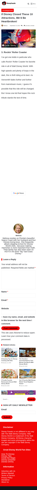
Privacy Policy (6, 478)
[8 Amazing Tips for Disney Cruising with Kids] (9, 352)
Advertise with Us (8, 471)
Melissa (5, 25)
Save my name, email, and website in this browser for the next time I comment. (18, 320)
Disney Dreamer (8, 460)
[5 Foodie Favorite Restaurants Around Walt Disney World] (9, 373)
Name (4, 292)
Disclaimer (5, 480)
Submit (7, 417)
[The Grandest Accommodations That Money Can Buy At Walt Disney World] (27, 352)
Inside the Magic (8, 458)
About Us (5, 482)
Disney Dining (7, 462)
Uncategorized (7, 10)
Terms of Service (8, 475)
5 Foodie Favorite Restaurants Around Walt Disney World (9, 381)
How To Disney (7, 454)
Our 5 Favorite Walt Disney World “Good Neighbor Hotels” (27, 381)
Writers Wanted (7, 473)
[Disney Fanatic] (8, 3)
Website (5, 308)
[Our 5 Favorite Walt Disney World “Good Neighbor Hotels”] (27, 373)
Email (4, 300)
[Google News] (18, 193)
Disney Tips (6, 456)
